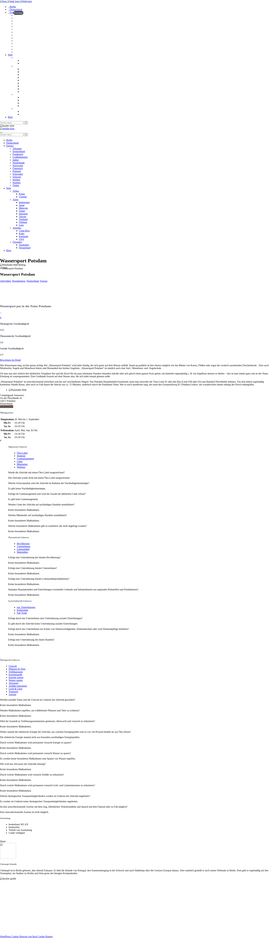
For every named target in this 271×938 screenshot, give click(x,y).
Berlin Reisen (7, 906)
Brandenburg (18, 281)
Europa (43, 281)
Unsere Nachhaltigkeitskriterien (17, 886)
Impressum (6, 928)
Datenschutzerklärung (12, 931)
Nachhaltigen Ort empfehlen (15, 892)
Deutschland (33, 281)
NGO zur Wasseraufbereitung (16, 920)
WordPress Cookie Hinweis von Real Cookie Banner (26, 936)
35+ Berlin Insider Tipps (13, 909)
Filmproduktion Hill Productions (17, 923)
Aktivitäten (5, 281)
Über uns (5, 889)
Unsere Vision (7, 884)
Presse (3, 895)
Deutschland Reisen (10, 903)
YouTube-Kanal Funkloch (14, 917)
